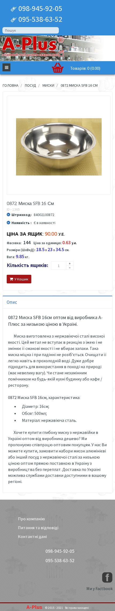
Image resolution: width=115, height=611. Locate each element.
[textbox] (30, 30)
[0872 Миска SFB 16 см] (59, 147)
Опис (12, 302)
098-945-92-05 (39, 8)
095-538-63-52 (39, 19)
